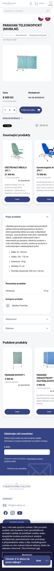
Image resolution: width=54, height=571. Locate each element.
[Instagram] (12, 512)
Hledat (47, 11)
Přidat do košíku (28, 110)
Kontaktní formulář (17, 522)
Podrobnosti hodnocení (38, 35)
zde (38, 548)
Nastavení (27, 555)
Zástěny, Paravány (20, 305)
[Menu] (50, 3)
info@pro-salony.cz (16, 505)
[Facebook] (5, 512)
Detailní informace (11, 118)
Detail (17, 199)
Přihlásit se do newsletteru (17, 469)
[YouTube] (20, 512)
